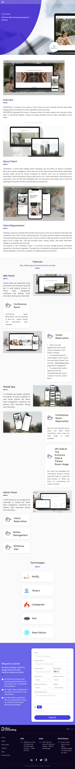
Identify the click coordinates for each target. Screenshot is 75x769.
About (3, 741)
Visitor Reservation (62, 363)
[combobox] (56, 671)
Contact (4, 748)
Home (3, 737)
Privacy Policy (6, 755)
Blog (3, 752)
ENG (72, 729)
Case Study (5, 745)
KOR (68, 729)
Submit (52, 717)
